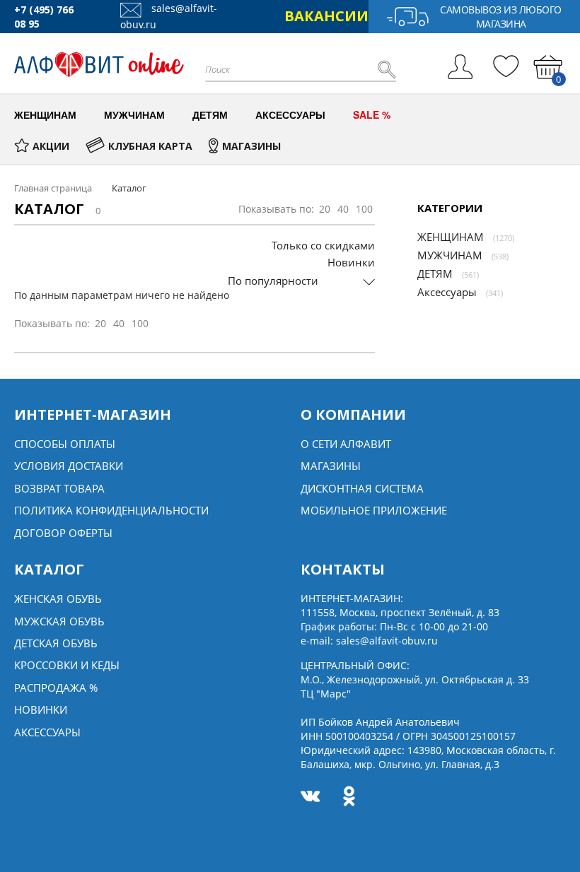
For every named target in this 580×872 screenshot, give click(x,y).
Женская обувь (58, 598)
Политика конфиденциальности (111, 510)
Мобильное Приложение (374, 510)
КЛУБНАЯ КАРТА (150, 146)
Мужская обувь (59, 621)
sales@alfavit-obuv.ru (387, 640)
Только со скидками (323, 245)
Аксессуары (447, 292)
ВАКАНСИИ (326, 15)
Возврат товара (59, 488)
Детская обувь (56, 643)
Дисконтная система (362, 488)
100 (364, 209)
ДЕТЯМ (435, 273)
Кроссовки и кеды (67, 665)
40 (343, 209)
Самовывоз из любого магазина (501, 16)
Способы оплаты (64, 444)
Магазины (331, 466)
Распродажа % (56, 687)
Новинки (351, 262)
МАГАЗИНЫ (251, 146)
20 (324, 209)
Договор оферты (63, 533)
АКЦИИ (51, 146)
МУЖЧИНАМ (449, 255)
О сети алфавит (346, 444)
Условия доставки (68, 466)
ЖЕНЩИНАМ (450, 237)
